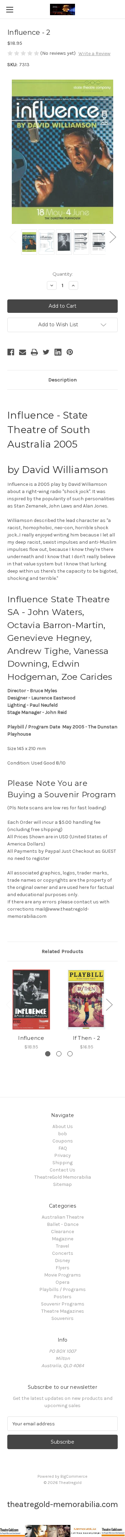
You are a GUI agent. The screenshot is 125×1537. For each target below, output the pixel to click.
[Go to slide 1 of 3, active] (47, 1053)
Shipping (62, 1163)
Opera (62, 1282)
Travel (62, 1246)
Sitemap (62, 1184)
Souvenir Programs (62, 1304)
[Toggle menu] (9, 9)
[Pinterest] (69, 352)
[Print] (34, 352)
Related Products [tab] (62, 951)
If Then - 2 (86, 1038)
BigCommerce (74, 1476)
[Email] (22, 352)
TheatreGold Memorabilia (62, 1177)
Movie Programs (62, 1275)
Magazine (62, 1239)
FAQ (62, 1148)
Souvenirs (62, 1318)
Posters (62, 1297)
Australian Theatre (63, 1217)
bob (62, 1134)
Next (112, 236)
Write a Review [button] (94, 54)
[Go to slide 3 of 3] (70, 1053)
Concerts (62, 1253)
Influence (31, 1038)
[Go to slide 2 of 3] (58, 1053)
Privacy (62, 1155)
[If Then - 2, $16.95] (86, 999)
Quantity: (62, 274)
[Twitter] (46, 352)
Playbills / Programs (62, 1289)
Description (62, 380)
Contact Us (62, 1170)
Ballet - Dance (62, 1224)
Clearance (62, 1231)
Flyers (62, 1268)
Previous (12, 236)
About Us (62, 1126)
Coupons (62, 1141)
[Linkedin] (58, 352)
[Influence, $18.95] (31, 999)
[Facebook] (10, 352)
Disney (62, 1260)
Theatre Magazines (62, 1311)
